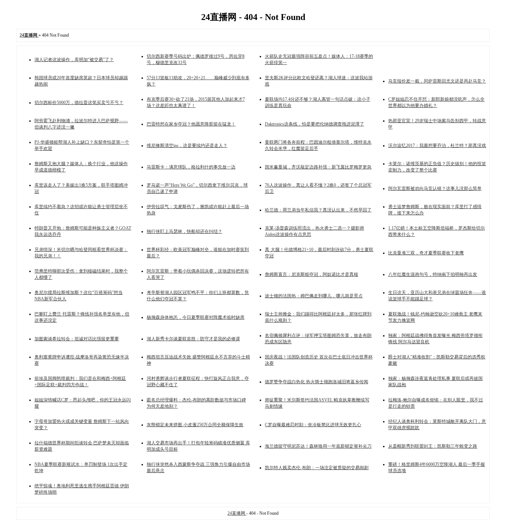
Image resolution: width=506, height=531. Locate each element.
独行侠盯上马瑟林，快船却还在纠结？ (184, 231)
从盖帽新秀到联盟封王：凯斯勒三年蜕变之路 (432, 446)
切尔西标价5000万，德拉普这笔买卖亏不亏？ (78, 102)
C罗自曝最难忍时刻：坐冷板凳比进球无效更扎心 (313, 424)
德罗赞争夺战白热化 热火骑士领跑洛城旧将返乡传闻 (316, 381)
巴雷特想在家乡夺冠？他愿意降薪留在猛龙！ (191, 124)
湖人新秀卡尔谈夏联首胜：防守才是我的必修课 (193, 338)
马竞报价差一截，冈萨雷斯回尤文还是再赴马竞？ (437, 81)
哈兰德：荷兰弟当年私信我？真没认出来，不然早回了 (318, 210)
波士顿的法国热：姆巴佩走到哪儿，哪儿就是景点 (314, 295)
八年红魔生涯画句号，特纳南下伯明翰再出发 (432, 274)
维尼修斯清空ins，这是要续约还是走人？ (187, 145)
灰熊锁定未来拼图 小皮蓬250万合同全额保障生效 (195, 424)
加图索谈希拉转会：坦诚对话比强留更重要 (76, 338)
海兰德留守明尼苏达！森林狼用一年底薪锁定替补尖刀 (318, 446)
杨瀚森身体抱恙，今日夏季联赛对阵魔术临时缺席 (195, 317)
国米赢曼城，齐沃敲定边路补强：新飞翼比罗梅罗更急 (318, 167)
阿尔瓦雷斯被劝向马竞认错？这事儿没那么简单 (435, 188)
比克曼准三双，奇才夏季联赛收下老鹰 (426, 253)
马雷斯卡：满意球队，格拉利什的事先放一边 (191, 167)
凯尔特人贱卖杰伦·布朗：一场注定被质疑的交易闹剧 (317, 467)
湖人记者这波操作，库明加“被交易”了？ (74, 59)
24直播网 (236, 513)
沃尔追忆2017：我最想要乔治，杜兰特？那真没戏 (437, 145)
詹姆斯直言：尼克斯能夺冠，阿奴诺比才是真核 (311, 274)
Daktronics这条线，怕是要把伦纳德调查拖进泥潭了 (314, 124)
